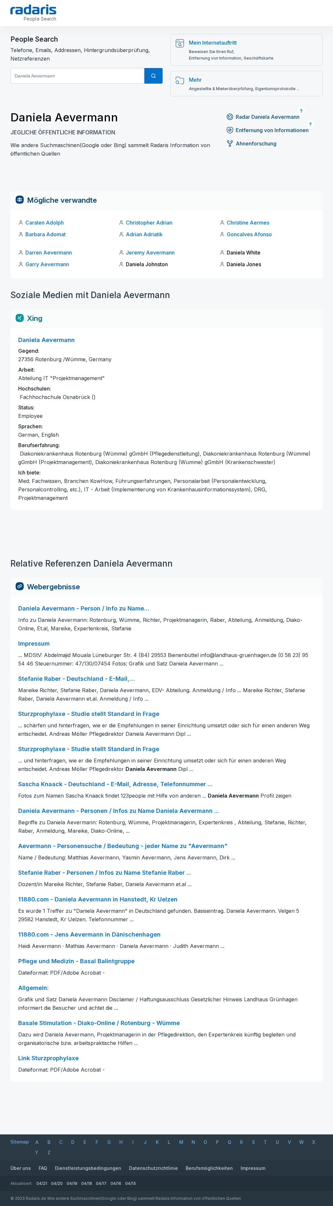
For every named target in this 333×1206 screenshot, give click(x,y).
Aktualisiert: (21, 1183)
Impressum (253, 1168)
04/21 (41, 1183)
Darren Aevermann (48, 252)
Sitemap (19, 1141)
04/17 (101, 1183)
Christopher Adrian (149, 222)
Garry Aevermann (47, 264)
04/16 (116, 1183)
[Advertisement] (166, 176)
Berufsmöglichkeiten (209, 1168)
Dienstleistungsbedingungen (88, 1168)
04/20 (57, 1183)
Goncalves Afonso (249, 234)
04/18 (86, 1183)
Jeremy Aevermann (150, 252)
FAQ (43, 1168)
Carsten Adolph (44, 222)
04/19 (72, 1183)
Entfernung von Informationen (272, 130)
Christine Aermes (248, 222)
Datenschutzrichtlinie (153, 1168)
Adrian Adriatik (144, 234)
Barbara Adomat (45, 234)
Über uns (20, 1168)
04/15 (130, 1183)
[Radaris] (33, 9)
